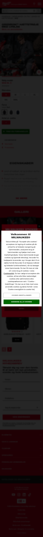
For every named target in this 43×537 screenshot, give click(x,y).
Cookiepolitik (9, 273)
